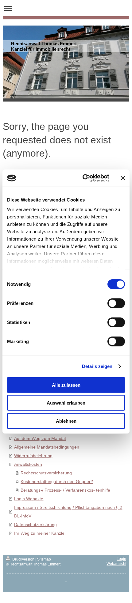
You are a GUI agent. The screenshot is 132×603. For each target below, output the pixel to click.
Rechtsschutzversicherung (46, 472)
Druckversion (23, 559)
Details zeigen (97, 366)
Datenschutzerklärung (35, 524)
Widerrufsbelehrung (33, 455)
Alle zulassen (66, 384)
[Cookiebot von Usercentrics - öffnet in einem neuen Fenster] (83, 178)
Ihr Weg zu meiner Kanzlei (39, 533)
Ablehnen (66, 420)
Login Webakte (28, 498)
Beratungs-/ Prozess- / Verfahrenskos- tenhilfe (65, 490)
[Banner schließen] (123, 178)
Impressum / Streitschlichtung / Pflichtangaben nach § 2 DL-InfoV (68, 511)
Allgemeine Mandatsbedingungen (46, 447)
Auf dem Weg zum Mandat (40, 438)
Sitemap (44, 559)
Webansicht (116, 563)
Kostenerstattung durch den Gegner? (57, 481)
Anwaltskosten (28, 464)
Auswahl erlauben (66, 402)
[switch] (116, 303)
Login (121, 559)
